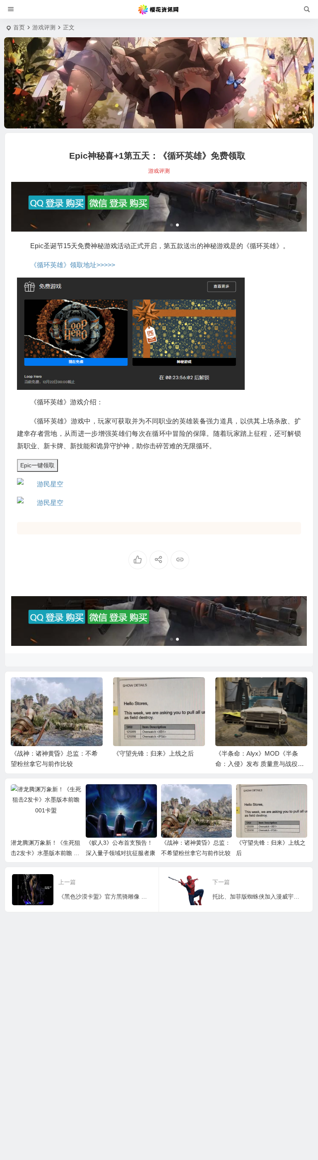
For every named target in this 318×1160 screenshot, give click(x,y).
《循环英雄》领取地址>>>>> (72, 264)
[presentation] (259, 691)
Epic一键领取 (37, 465)
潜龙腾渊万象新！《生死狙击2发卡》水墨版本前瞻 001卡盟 (45, 853)
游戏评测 (43, 27)
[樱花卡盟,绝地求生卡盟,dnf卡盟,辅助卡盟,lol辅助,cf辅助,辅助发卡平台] (159, 9)
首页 (19, 27)
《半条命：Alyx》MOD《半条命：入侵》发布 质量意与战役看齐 (259, 764)
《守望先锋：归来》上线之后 (153, 753)
